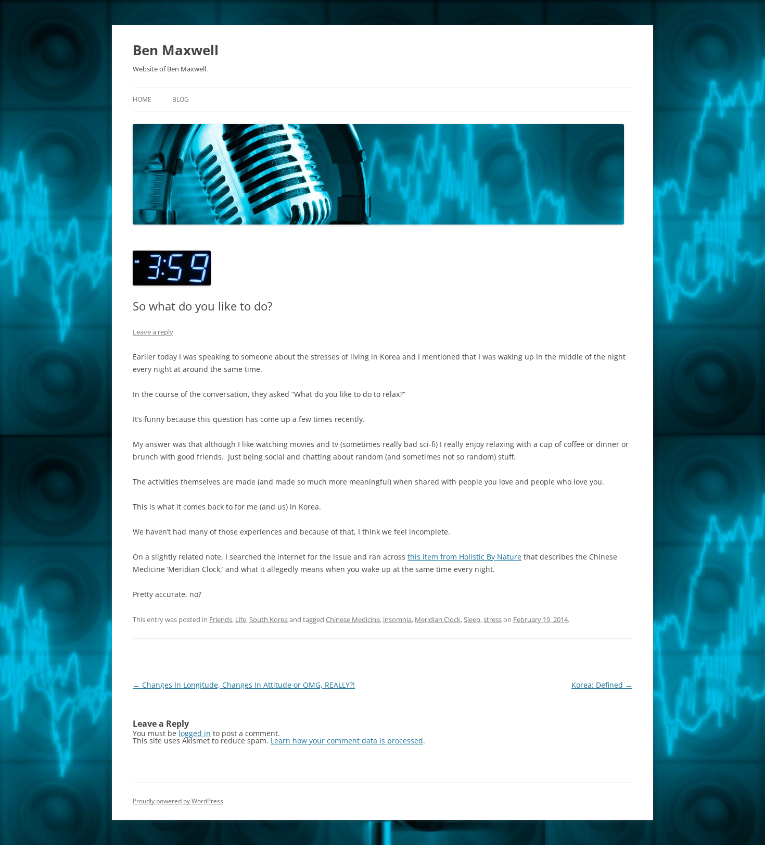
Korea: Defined (601, 685)
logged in (194, 733)
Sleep (472, 619)
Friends (220, 619)
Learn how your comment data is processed (347, 740)
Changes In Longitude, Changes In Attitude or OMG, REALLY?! (244, 685)
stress (492, 619)
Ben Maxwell (176, 50)
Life (240, 619)
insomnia (397, 619)
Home (142, 99)
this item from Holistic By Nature (464, 557)
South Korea (268, 619)
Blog (180, 99)
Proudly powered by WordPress (178, 801)
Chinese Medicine (353, 619)
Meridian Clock (438, 619)
